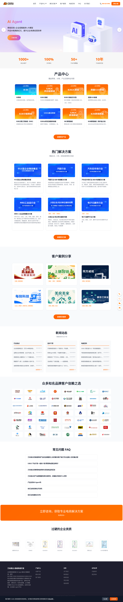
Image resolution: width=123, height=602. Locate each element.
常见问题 (66, 580)
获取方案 (115, 3)
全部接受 (113, 599)
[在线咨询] (120, 308)
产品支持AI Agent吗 (34, 482)
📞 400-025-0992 (105, 3)
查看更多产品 (61, 137)
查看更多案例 (61, 317)
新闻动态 (66, 577)
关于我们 (66, 571)
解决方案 (38, 574)
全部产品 (38, 571)
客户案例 (38, 577)
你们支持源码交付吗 (34, 495)
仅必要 (105, 599)
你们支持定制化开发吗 (35, 489)
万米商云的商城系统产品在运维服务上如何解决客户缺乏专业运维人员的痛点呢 (53, 457)
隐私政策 (66, 583)
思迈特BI (94, 574)
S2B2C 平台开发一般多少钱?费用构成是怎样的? (43, 463)
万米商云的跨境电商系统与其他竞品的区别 (41, 470)
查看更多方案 (61, 237)
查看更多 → (39, 369)
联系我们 (66, 574)
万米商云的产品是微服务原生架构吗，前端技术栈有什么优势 (47, 476)
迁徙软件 (94, 571)
